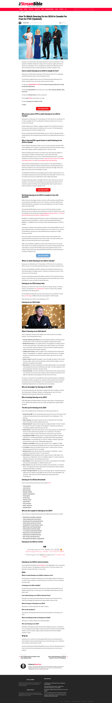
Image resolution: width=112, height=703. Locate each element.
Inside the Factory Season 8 (51, 158)
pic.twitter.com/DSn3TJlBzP (52, 551)
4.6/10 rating (28, 295)
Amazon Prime (49, 9)
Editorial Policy (67, 701)
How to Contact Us (76, 701)
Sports (61, 9)
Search (92, 9)
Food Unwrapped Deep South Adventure (47, 160)
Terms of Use (83, 701)
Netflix (31, 9)
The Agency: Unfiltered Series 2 (41, 215)
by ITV (49, 483)
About (61, 701)
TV (65, 9)
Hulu (56, 9)
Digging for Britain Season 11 (51, 213)
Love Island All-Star (39, 288)
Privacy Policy (90, 701)
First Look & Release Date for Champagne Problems (55, 692)
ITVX (30, 98)
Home (20, 9)
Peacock (37, 9)
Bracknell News (42, 565)
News (25, 9)
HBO (42, 9)
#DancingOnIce (32, 551)
